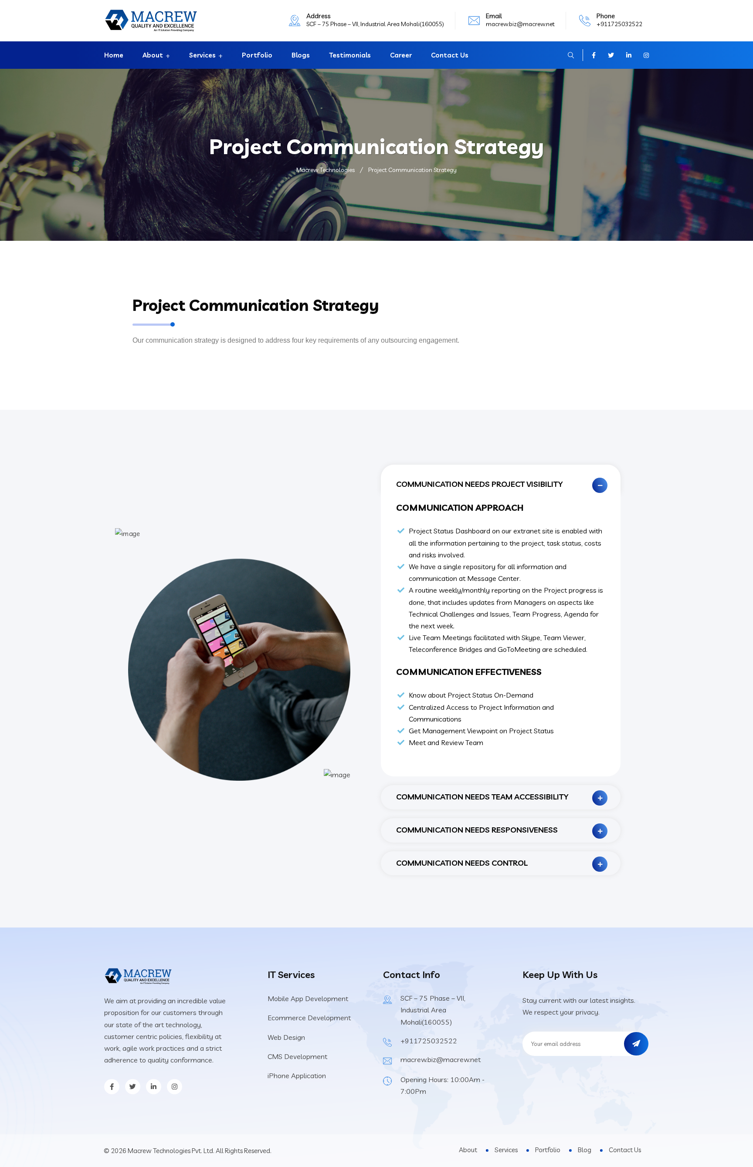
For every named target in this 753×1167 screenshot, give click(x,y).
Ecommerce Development (309, 1017)
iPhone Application (297, 1075)
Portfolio (257, 55)
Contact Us (449, 55)
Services (202, 55)
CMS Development (297, 1056)
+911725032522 (619, 24)
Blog (584, 1150)
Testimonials (350, 55)
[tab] (501, 479)
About (152, 55)
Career (401, 55)
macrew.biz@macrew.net (520, 24)
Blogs (301, 55)
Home (113, 55)
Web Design (286, 1037)
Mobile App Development (308, 998)
